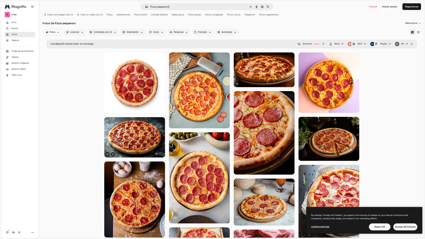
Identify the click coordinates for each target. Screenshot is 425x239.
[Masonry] (412, 32)
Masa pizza (178, 14)
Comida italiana (159, 14)
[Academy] (13, 232)
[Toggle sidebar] (32, 6)
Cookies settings (320, 226)
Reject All (379, 226)
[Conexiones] (7, 232)
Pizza (110, 14)
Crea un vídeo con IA (91, 14)
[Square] (418, 32)
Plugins (383, 43)
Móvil (337, 43)
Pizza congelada (214, 14)
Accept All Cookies (405, 226)
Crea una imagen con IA (60, 14)
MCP (360, 43)
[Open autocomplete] (145, 6)
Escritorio (311, 43)
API (402, 43)
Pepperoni (249, 14)
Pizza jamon (140, 14)
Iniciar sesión (389, 6)
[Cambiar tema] (19, 232)
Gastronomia (123, 14)
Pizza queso (194, 14)
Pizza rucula (233, 14)
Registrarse (411, 6)
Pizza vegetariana (268, 14)
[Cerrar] (411, 44)
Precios (373, 6)
